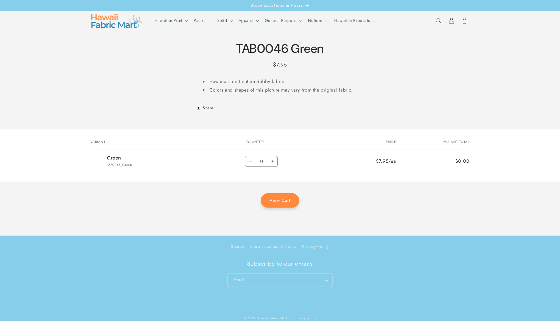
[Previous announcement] (92, 5)
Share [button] (208, 108)
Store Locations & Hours (273, 246)
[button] (170, 20)
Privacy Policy (315, 246)
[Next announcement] (467, 5)
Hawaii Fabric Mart (272, 318)
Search (237, 246)
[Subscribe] (325, 280)
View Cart (280, 200)
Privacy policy (305, 317)
